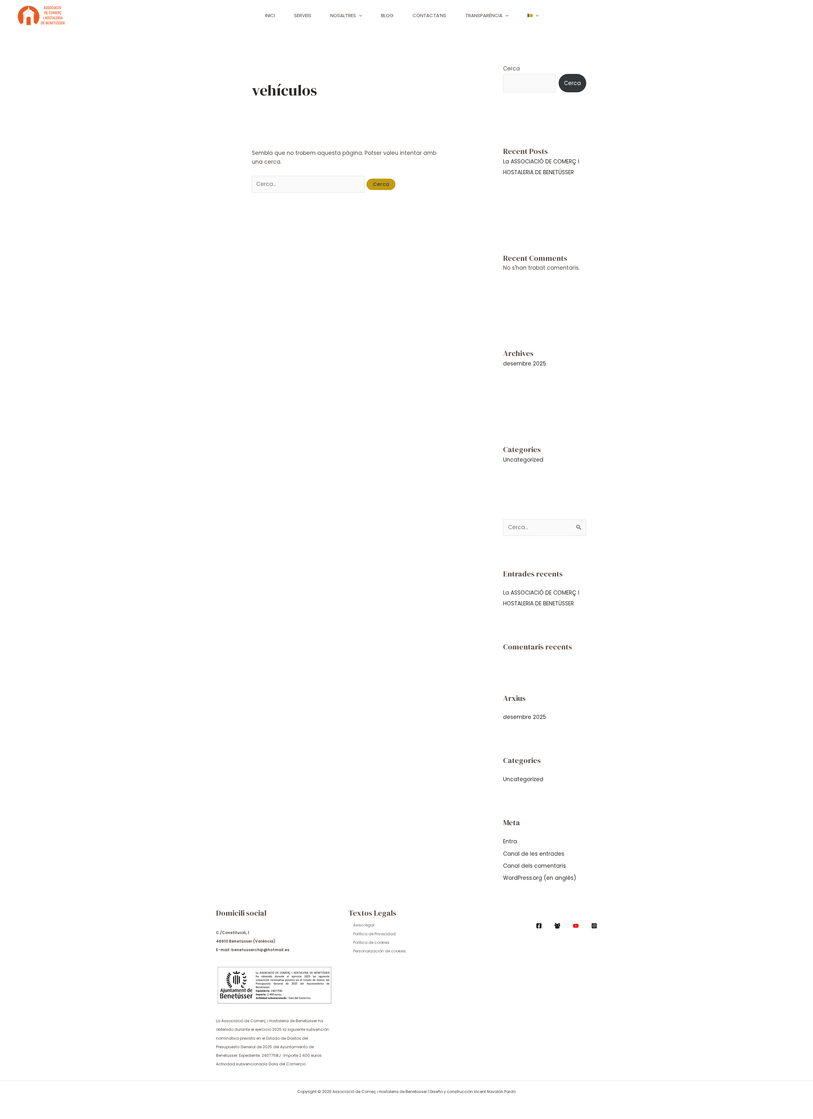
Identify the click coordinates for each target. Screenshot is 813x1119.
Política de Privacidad (374, 934)
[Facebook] (539, 926)
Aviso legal (363, 925)
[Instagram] (594, 926)
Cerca (511, 68)
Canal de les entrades (533, 854)
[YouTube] (576, 926)
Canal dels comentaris (534, 866)
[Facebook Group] (557, 926)
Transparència (483, 15)
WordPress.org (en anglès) (539, 878)
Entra (510, 841)
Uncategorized (523, 460)
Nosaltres (343, 15)
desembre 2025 (524, 363)
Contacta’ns (429, 15)
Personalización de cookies (379, 951)
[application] (359, 15)
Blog (387, 15)
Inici (270, 15)
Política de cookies (371, 942)
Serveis (302, 15)
